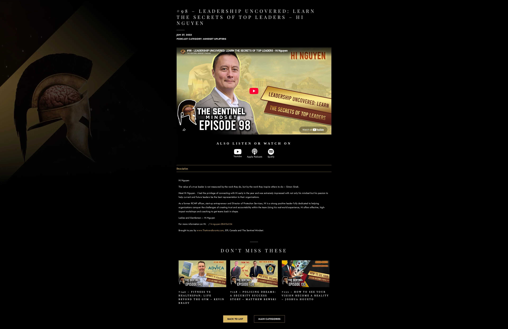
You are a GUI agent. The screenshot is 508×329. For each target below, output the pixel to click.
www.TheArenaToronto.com (210, 230)
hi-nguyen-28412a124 (221, 224)
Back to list (235, 319)
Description (182, 169)
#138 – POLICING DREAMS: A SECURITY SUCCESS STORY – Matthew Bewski (253, 295)
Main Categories (269, 319)
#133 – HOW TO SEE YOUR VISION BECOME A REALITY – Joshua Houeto (305, 295)
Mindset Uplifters (214, 38)
